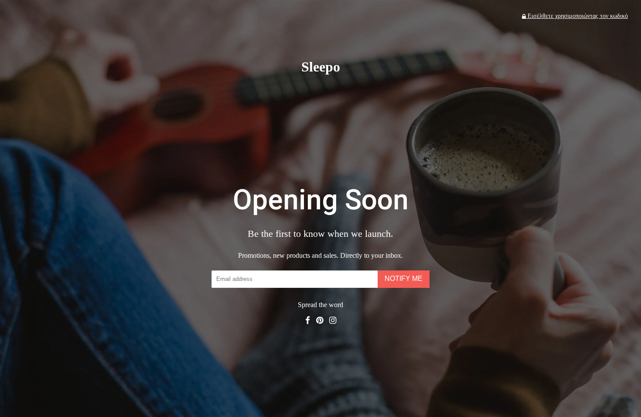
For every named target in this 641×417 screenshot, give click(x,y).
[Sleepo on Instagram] (332, 320)
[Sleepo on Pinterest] (319, 320)
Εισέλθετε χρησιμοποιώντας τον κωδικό (577, 16)
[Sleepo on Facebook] (307, 320)
